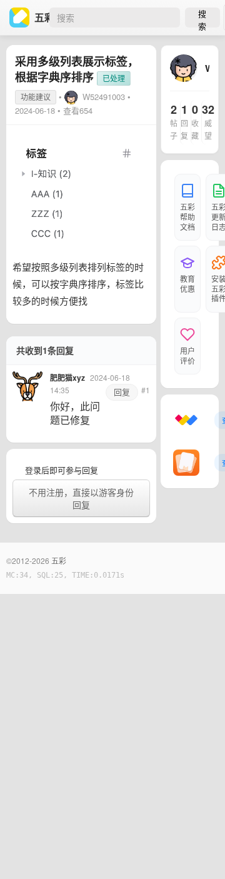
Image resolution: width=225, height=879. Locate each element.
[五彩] (21, 18)
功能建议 (36, 96)
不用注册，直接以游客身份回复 (81, 498)
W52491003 (103, 97)
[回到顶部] (198, 850)
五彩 (58, 560)
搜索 (202, 18)
